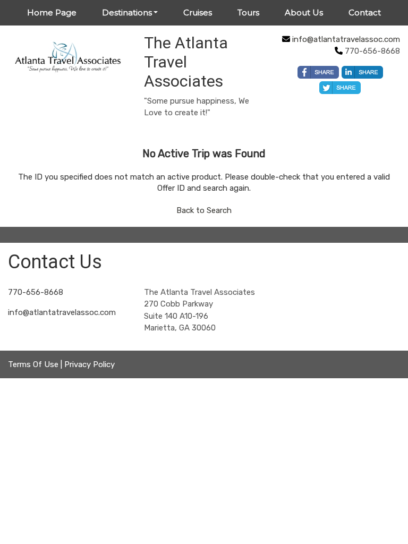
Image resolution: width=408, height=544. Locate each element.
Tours (248, 12)
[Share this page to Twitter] (340, 87)
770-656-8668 (35, 292)
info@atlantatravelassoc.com (346, 39)
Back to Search (204, 210)
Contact (364, 12)
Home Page (51, 12)
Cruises (197, 12)
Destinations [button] (127, 12)
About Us (304, 12)
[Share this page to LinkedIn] (362, 72)
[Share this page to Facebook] (318, 72)
